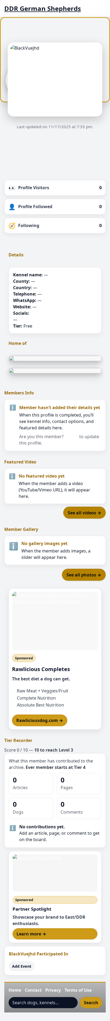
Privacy (53, 990)
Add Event (21, 966)
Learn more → (31, 934)
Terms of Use (78, 990)
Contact (33, 990)
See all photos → (83, 575)
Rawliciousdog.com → (39, 720)
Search (91, 1003)
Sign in (71, 436)
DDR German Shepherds (42, 8)
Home (15, 990)
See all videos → (84, 513)
